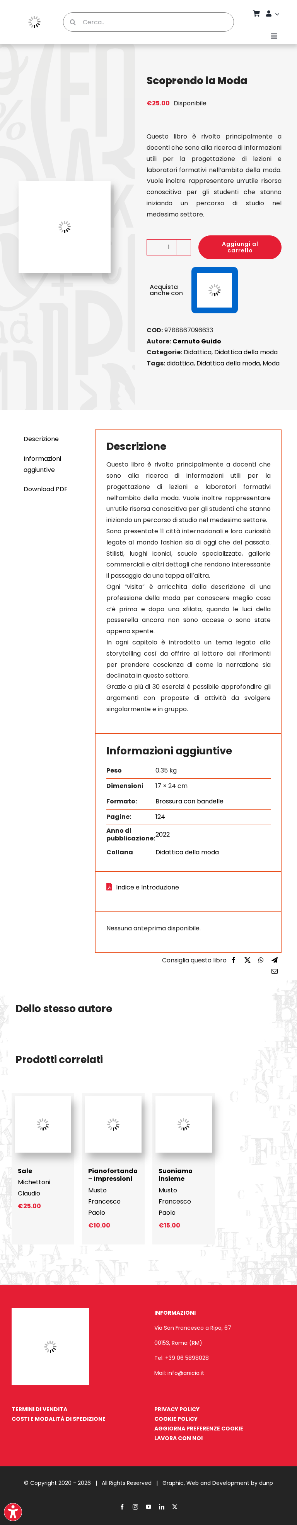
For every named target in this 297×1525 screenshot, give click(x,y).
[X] (247, 960)
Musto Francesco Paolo (104, 1201)
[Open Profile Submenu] (278, 14)
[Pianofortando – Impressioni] (113, 1099)
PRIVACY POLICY (177, 1409)
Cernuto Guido (196, 341)
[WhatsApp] (261, 960)
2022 (162, 834)
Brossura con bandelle (189, 801)
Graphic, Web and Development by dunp (217, 1483)
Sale (25, 1171)
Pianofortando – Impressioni (113, 1175)
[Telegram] (275, 960)
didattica (180, 363)
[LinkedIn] (161, 1507)
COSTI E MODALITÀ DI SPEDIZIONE (59, 1419)
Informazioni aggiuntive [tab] (42, 464)
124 (160, 816)
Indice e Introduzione (147, 887)
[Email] (275, 971)
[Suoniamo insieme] (183, 1099)
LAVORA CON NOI (178, 1438)
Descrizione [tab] (41, 439)
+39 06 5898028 (187, 1358)
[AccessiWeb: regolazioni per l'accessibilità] (13, 1512)
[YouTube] (148, 1507)
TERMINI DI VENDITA (39, 1409)
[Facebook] (234, 960)
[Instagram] (135, 1507)
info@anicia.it (185, 1373)
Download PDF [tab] (46, 489)
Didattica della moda (246, 352)
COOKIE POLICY (176, 1419)
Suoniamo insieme (176, 1175)
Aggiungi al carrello (240, 247)
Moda (271, 363)
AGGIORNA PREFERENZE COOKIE (198, 1428)
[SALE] (43, 1099)
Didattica (198, 352)
